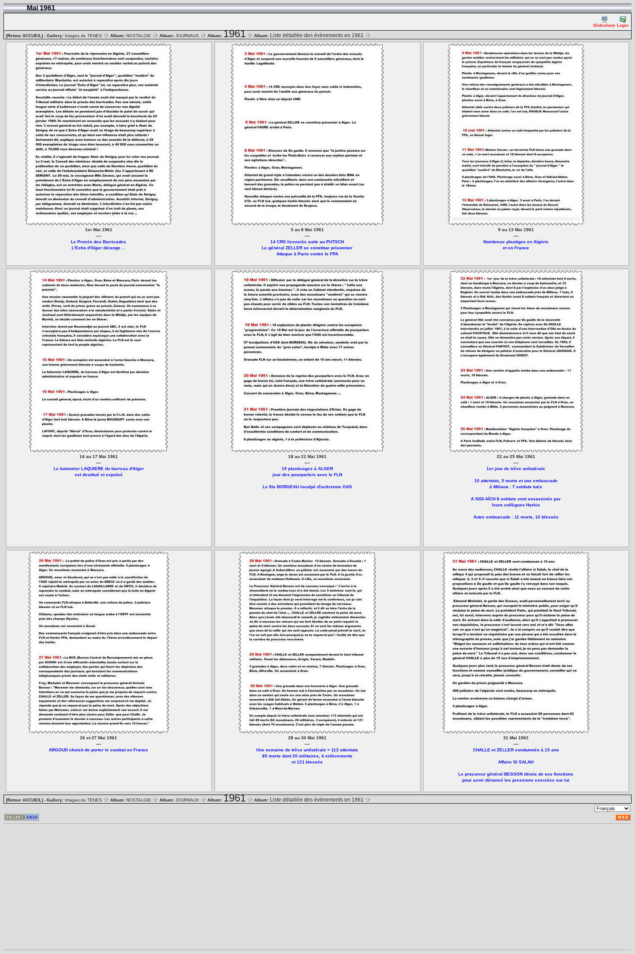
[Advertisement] (262, 887)
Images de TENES (84, 35)
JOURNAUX (187, 35)
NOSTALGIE (139, 35)
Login (623, 25)
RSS (623, 817)
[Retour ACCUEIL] (24, 35)
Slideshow (604, 25)
